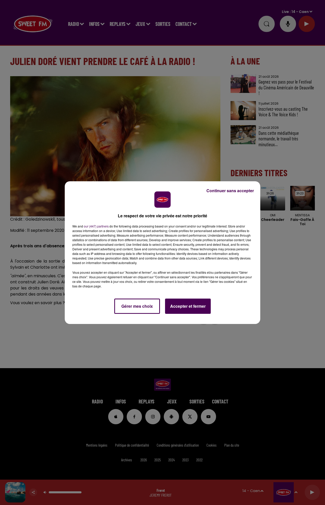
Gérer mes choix (137, 306)
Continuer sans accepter (230, 190)
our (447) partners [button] (96, 226)
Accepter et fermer (188, 306)
